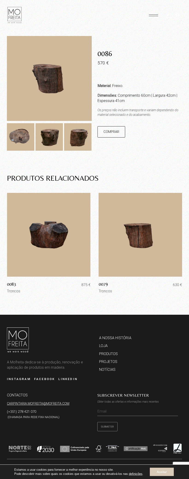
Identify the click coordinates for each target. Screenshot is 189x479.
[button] (153, 13)
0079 (103, 284)
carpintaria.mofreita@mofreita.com (38, 403)
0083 (11, 284)
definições (135, 474)
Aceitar (162, 472)
